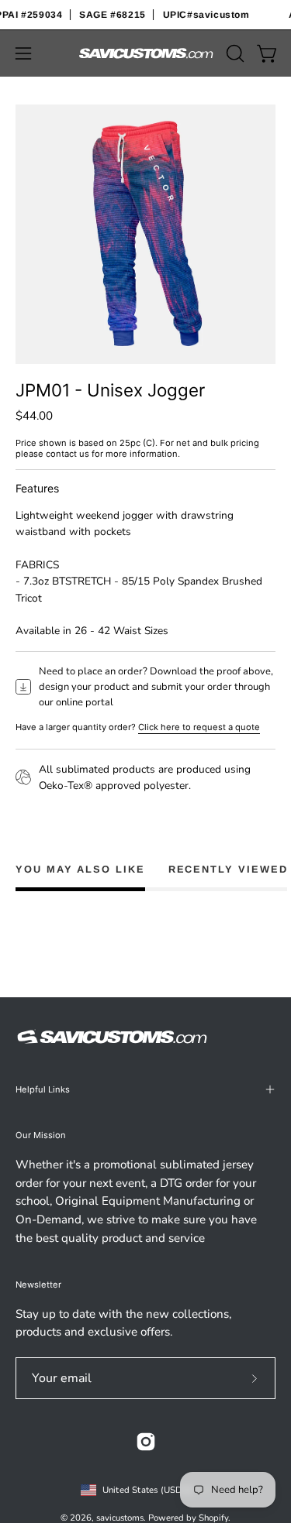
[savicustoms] (146, 54)
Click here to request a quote (199, 727)
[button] (233, 53)
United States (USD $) (148, 1490)
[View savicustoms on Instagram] (146, 1441)
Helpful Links (43, 1089)
